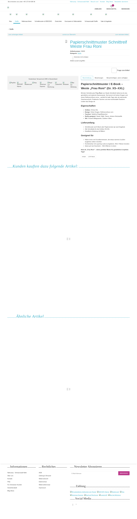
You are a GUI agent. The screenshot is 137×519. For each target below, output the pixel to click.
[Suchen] (45, 6)
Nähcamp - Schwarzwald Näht (79, 1)
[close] (66, 41)
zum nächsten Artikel (121, 34)
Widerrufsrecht (43, 478)
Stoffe (79, 53)
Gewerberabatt (12, 488)
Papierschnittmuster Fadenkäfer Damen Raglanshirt (68, 444)
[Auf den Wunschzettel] (114, 70)
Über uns (10, 475)
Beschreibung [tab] (87, 78)
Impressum (42, 488)
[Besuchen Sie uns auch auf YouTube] (75, 505)
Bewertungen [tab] (99, 78)
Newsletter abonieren (121, 1)
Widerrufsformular (44, 485)
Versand (31, 510)
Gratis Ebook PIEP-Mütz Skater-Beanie (68, 294)
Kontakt (102, 1)
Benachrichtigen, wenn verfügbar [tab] (117, 78)
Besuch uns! (94, 1)
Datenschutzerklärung (95, 478)
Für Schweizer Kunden (14, 485)
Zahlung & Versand (45, 475)
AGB (40, 472)
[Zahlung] (12, 85)
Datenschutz (43, 481)
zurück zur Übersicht (69, 34)
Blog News (109, 1)
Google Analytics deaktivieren (103, 510)
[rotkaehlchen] (10, 7)
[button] (111, 7)
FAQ (8, 481)
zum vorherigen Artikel (16, 34)
